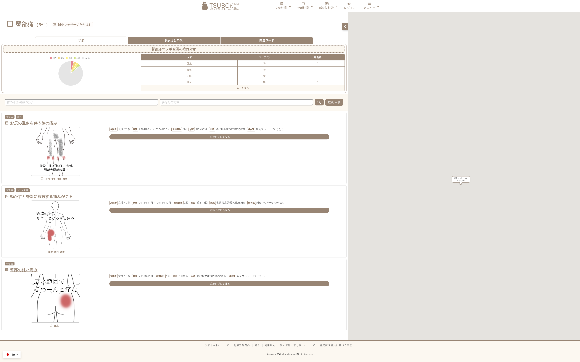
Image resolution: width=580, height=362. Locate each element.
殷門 (47, 178)
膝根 (65, 178)
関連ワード (266, 40)
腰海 (50, 252)
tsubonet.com (287, 354)
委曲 (59, 178)
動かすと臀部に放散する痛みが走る (41, 196)
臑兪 (189, 82)
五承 (189, 63)
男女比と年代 (173, 40)
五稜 (189, 69)
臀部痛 (9, 116)
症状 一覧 (334, 102)
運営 (257, 345)
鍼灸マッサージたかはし (75, 25)
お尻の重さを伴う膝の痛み (33, 122)
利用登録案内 (242, 345)
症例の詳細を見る (220, 136)
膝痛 (19, 116)
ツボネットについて (217, 345)
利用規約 (269, 345)
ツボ (81, 40)
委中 (53, 178)
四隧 (189, 76)
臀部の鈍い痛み (23, 269)
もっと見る (243, 88)
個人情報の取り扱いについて (297, 345)
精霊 (62, 252)
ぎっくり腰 (22, 190)
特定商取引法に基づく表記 (336, 345)
